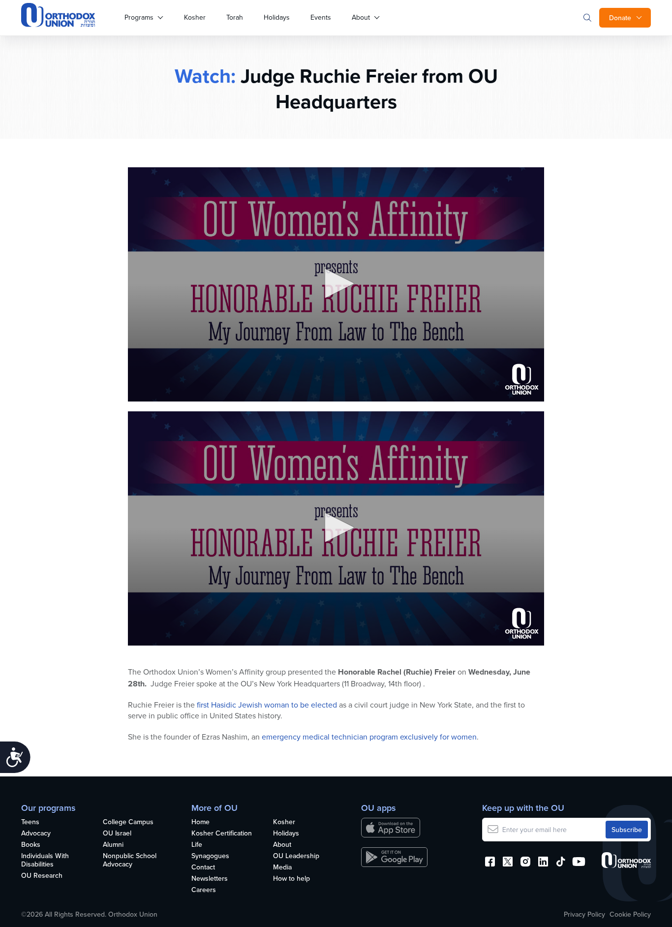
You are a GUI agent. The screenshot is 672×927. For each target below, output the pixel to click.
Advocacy (36, 833)
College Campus (128, 822)
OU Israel (117, 833)
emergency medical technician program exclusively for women (369, 736)
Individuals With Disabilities (45, 860)
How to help (291, 878)
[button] (336, 283)
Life (196, 844)
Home (200, 822)
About (361, 17)
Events (320, 17)
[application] (336, 284)
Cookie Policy (630, 914)
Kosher (195, 17)
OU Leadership (296, 856)
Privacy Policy (584, 914)
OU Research (41, 875)
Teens (30, 822)
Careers (203, 890)
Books (30, 844)
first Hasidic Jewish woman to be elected (267, 704)
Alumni (113, 844)
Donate (620, 18)
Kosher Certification (221, 833)
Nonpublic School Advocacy (129, 860)
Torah (234, 17)
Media (282, 867)
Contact (203, 867)
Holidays (277, 17)
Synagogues (210, 856)
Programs (138, 17)
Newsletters (209, 878)
